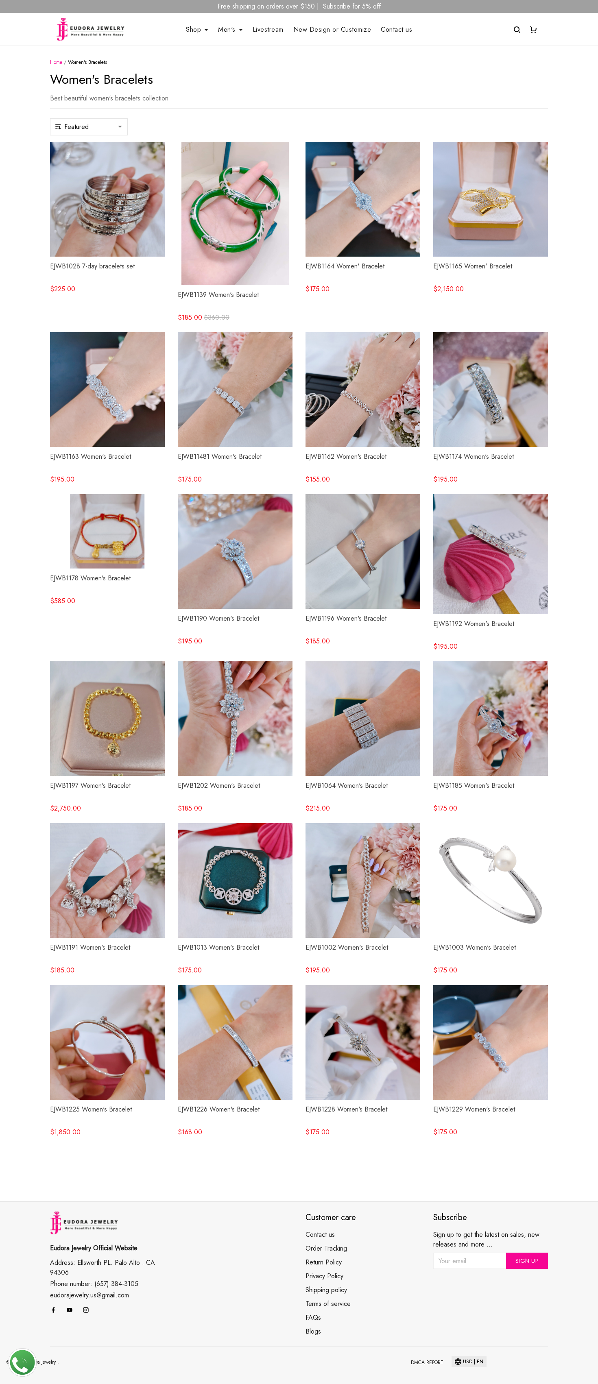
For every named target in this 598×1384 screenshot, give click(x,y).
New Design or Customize (332, 30)
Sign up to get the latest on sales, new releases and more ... (486, 1239)
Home (56, 62)
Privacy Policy (324, 1276)
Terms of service (328, 1303)
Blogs (313, 1331)
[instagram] (88, 1308)
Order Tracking (326, 1248)
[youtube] (72, 1308)
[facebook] (55, 1308)
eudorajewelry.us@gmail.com (89, 1293)
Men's (227, 30)
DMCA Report (427, 1362)
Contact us (396, 30)
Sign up (527, 1261)
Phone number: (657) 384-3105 (94, 1282)
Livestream (268, 30)
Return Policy (324, 1262)
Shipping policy (326, 1290)
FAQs (313, 1317)
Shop (193, 30)
